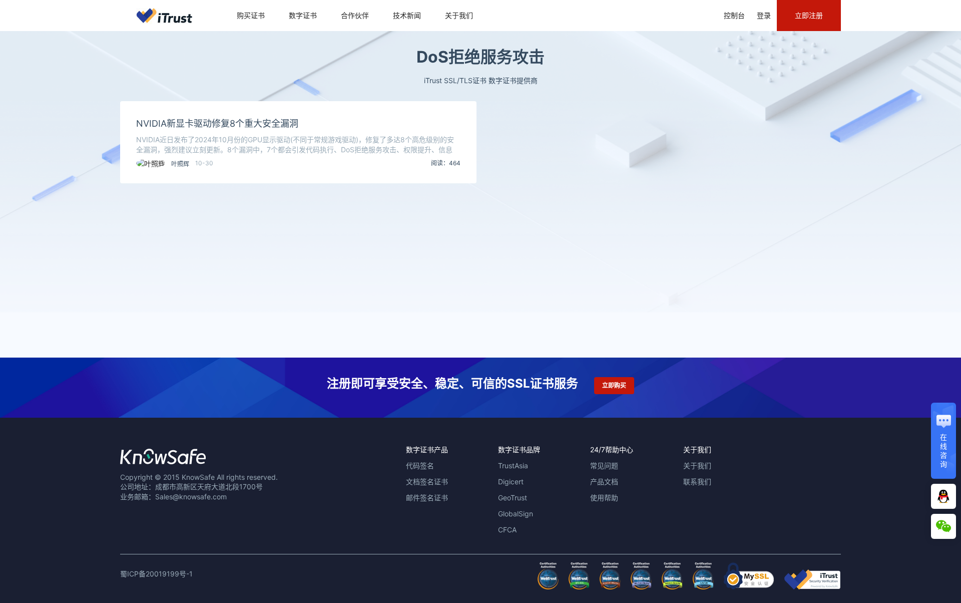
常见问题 (604, 465)
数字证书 (303, 15)
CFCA (507, 529)
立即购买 (614, 385)
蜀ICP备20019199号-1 (156, 573)
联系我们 (697, 481)
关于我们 (459, 15)
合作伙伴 (355, 15)
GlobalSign (515, 513)
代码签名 (420, 465)
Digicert (511, 481)
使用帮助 (604, 497)
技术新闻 (407, 15)
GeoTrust (512, 497)
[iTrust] (812, 586)
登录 (764, 15)
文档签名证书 (427, 481)
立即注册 (809, 15)
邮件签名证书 (427, 497)
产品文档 (604, 481)
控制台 (734, 15)
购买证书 (251, 15)
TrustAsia (513, 465)
